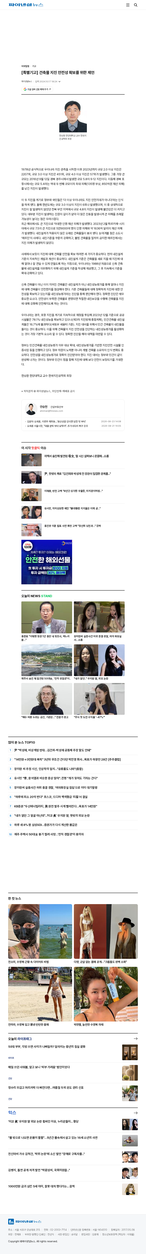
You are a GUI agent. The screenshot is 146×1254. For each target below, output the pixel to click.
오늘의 (20, 1039)
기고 (34, 66)
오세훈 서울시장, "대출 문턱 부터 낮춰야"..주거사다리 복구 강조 (57, 426)
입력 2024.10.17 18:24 (46, 81)
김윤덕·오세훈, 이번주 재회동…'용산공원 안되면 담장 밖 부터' (56, 421)
